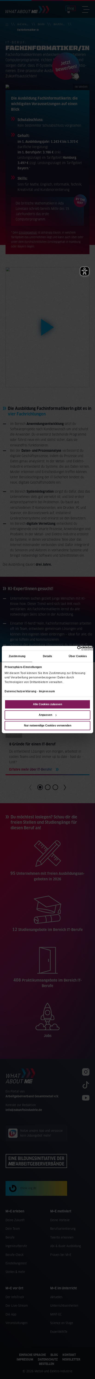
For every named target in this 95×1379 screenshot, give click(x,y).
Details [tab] (47, 656)
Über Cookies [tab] (78, 656)
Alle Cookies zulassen (47, 704)
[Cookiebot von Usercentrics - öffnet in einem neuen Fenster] (73, 648)
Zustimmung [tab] (17, 656)
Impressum (47, 691)
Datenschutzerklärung (20, 691)
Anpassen (45, 715)
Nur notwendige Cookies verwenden (47, 725)
